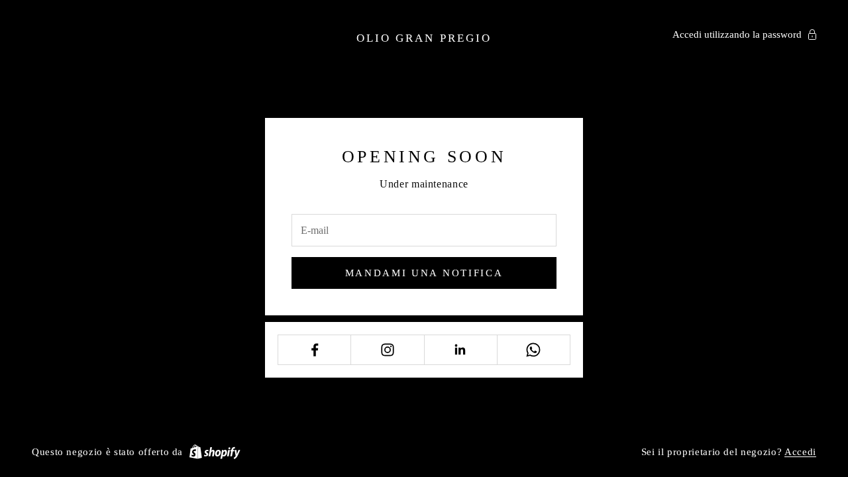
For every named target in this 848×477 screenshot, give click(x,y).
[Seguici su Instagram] (387, 349)
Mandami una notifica (424, 273)
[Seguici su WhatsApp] (534, 349)
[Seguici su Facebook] (314, 349)
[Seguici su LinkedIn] (461, 349)
